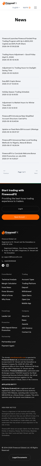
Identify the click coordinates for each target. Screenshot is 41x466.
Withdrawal (26, 291)
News (24, 320)
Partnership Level (9, 342)
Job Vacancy (27, 328)
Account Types (28, 279)
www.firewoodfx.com (17, 357)
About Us (25, 316)
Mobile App (26, 303)
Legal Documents (19, 457)
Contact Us (26, 332)
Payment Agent (8, 346)
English (15, 8)
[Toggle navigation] (35, 8)
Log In (20, 209)
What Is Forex (7, 295)
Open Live (26, 299)
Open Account (19, 217)
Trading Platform (29, 283)
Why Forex (6, 299)
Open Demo (26, 295)
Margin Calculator (9, 283)
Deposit (25, 287)
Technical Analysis (9, 279)
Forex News (6, 287)
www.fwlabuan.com (27, 397)
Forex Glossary (7, 291)
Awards (25, 324)
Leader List (6, 316)
